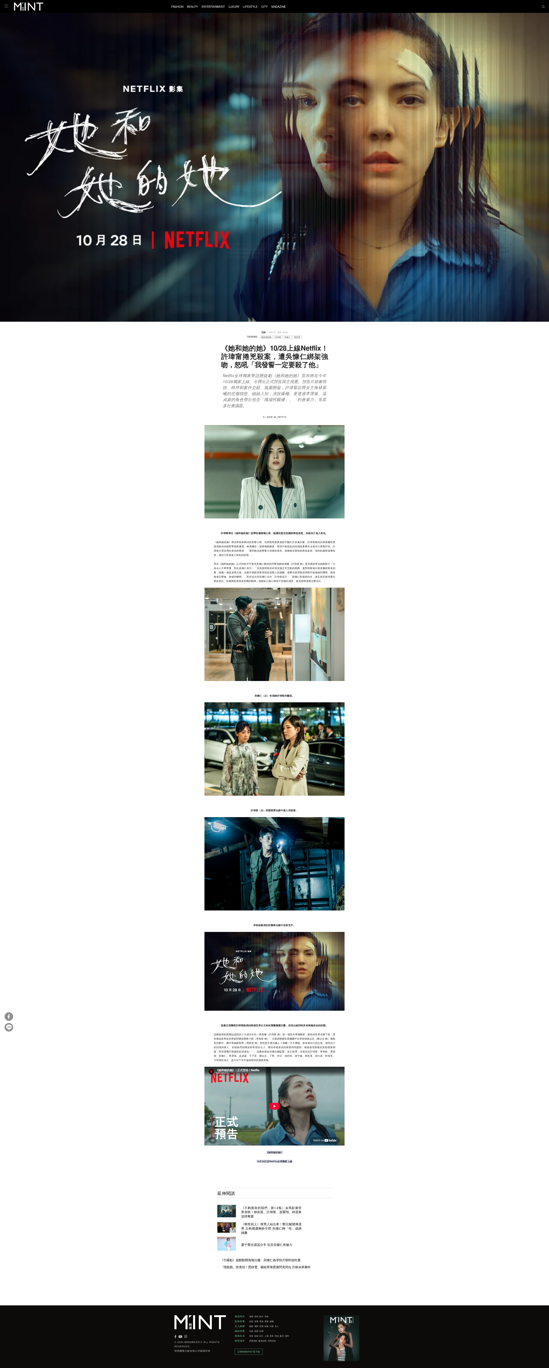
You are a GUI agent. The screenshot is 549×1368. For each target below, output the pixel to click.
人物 (266, 1336)
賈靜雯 (297, 337)
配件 (261, 1316)
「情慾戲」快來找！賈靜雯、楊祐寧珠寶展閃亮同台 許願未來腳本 (265, 1267)
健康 (272, 1321)
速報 (251, 1316)
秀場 (266, 1316)
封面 (272, 1326)
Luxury (234, 6)
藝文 (282, 1336)
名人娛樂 (240, 1326)
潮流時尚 (240, 1316)
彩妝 (251, 1321)
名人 (277, 1326)
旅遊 (256, 1336)
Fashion (177, 6)
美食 (251, 1336)
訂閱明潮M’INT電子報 (248, 1351)
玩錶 (251, 1331)
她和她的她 (266, 337)
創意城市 (240, 1341)
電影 (256, 1326)
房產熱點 (253, 1341)
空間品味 (272, 1341)
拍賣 (261, 1331)
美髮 (266, 1321)
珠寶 (256, 1331)
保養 (256, 1321)
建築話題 (262, 1341)
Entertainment (213, 6)
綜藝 (266, 1326)
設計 (261, 1336)
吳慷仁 (288, 337)
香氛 (261, 1321)
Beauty (192, 6)
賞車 (287, 1336)
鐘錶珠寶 (240, 1331)
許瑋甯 (278, 337)
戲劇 (251, 1326)
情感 (277, 1336)
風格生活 (240, 1336)
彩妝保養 (240, 1321)
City (264, 6)
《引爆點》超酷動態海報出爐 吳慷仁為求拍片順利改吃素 (260, 1260)
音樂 (261, 1326)
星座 (272, 1336)
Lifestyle (250, 6)
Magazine (278, 6)
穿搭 (256, 1316)
